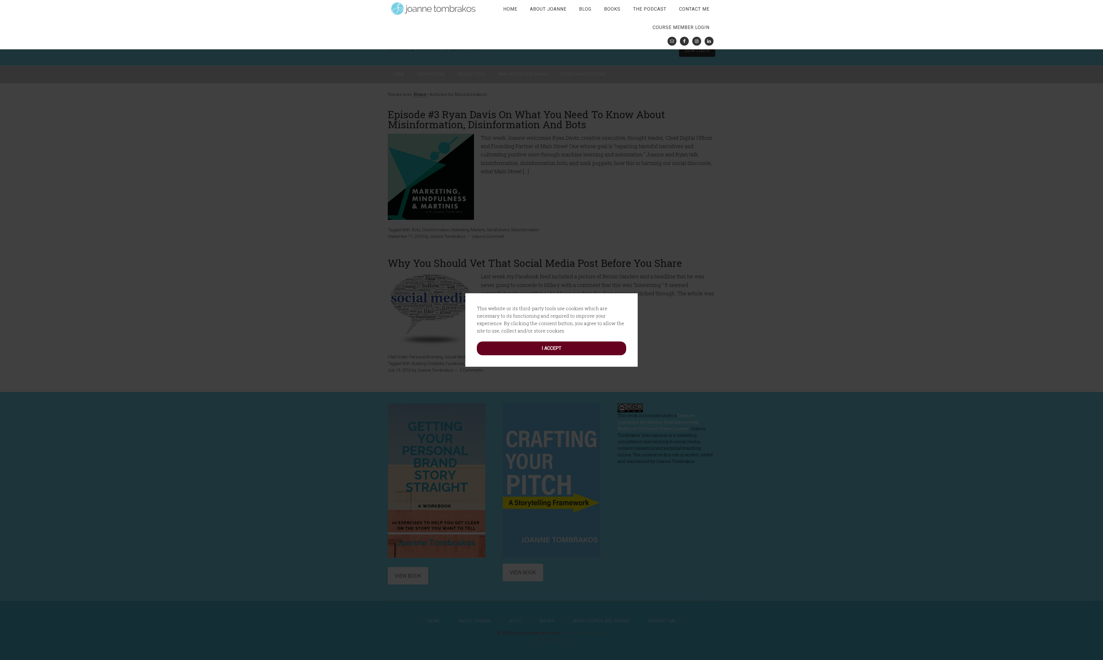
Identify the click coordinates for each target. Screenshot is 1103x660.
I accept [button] (551, 348)
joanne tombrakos (434, 8)
